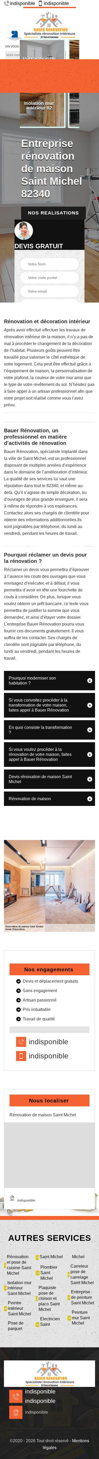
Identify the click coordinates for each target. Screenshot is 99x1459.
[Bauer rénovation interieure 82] (49, 23)
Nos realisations (53, 213)
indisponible (22, 3)
